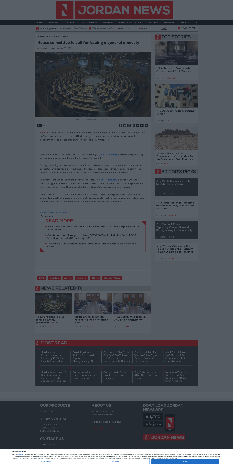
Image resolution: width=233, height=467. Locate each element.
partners (21, 454)
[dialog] (116, 458)
